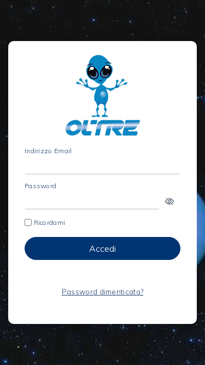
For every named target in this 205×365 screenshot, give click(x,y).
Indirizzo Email (48, 151)
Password (40, 186)
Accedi (102, 248)
